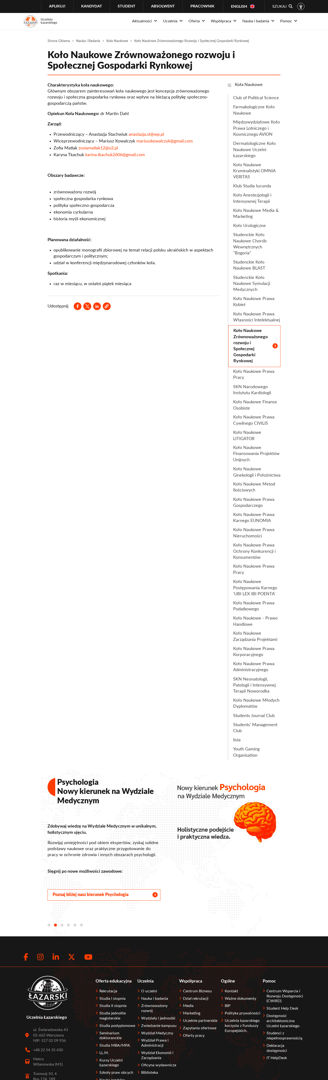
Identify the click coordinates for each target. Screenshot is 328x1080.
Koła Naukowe (117, 41)
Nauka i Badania (88, 41)
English (239, 6)
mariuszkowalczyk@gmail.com (164, 141)
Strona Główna (59, 41)
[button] (106, 306)
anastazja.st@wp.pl (146, 134)
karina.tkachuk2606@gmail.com (115, 155)
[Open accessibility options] (300, 6)
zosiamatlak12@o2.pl (98, 148)
